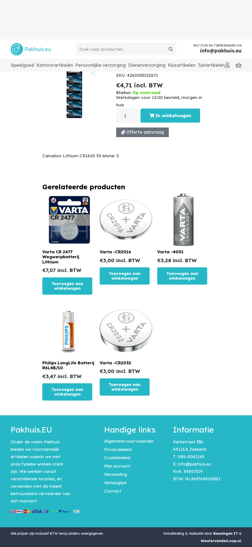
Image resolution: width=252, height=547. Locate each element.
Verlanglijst (115, 482)
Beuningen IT (225, 533)
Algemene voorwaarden (129, 441)
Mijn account (117, 465)
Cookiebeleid (117, 457)
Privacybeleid (118, 449)
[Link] (227, 65)
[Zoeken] (170, 49)
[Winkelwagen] (239, 65)
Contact (112, 491)
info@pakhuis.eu (194, 464)
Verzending (115, 474)
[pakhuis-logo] (31, 49)
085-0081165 (191, 456)
